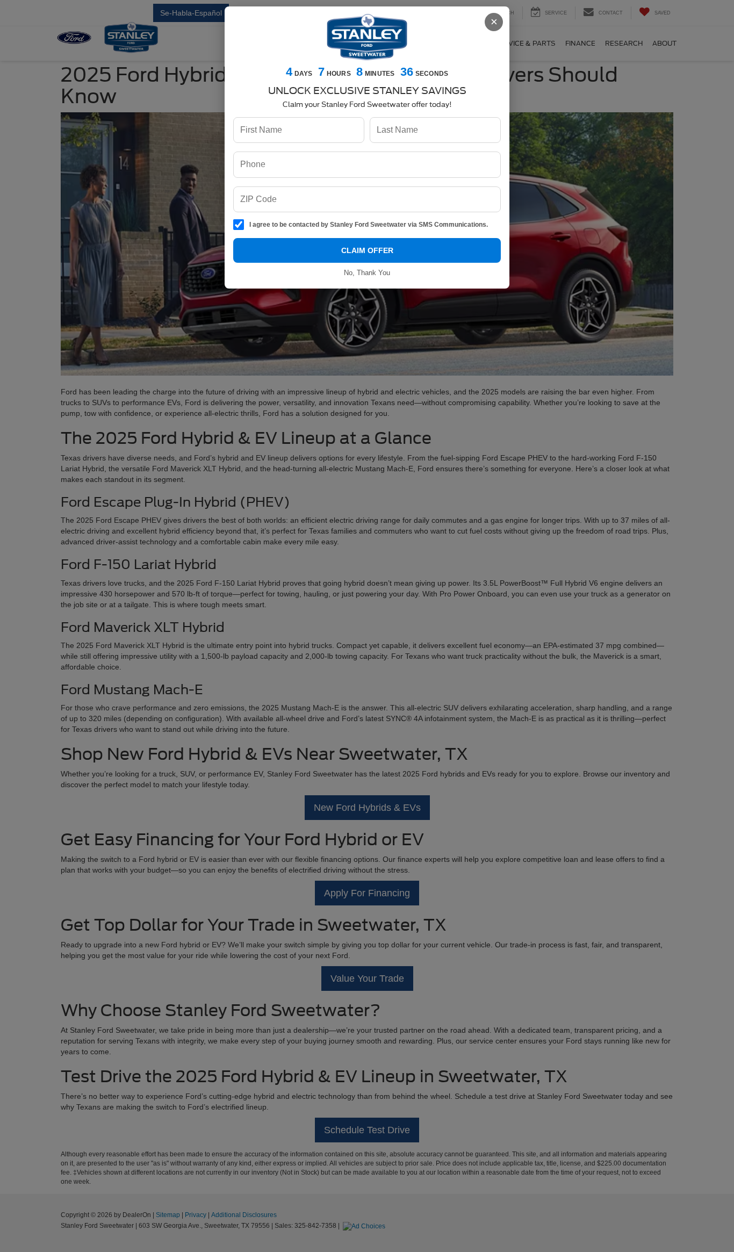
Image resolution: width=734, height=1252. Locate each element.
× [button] (494, 21)
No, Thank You (367, 273)
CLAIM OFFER (367, 250)
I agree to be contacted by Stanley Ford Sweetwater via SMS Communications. (368, 224)
